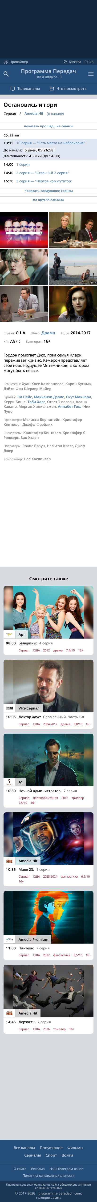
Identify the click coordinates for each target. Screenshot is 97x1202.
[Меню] (91, 74)
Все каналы (24, 1147)
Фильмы (75, 1147)
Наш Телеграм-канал (66, 1168)
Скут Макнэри (78, 396)
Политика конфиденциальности (49, 1175)
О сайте (20, 1168)
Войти (67, 1155)
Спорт (51, 1155)
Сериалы (32, 1155)
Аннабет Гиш (69, 406)
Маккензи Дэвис (49, 396)
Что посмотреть (72, 88)
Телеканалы (28, 88)
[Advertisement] (48, 518)
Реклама (38, 1168)
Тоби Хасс (36, 401)
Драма (48, 332)
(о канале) (55, 113)
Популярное (51, 1147)
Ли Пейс (24, 396)
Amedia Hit (33, 113)
